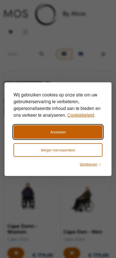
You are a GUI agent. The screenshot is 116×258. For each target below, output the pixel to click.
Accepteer (58, 131)
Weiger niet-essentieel (58, 149)
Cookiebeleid (80, 115)
